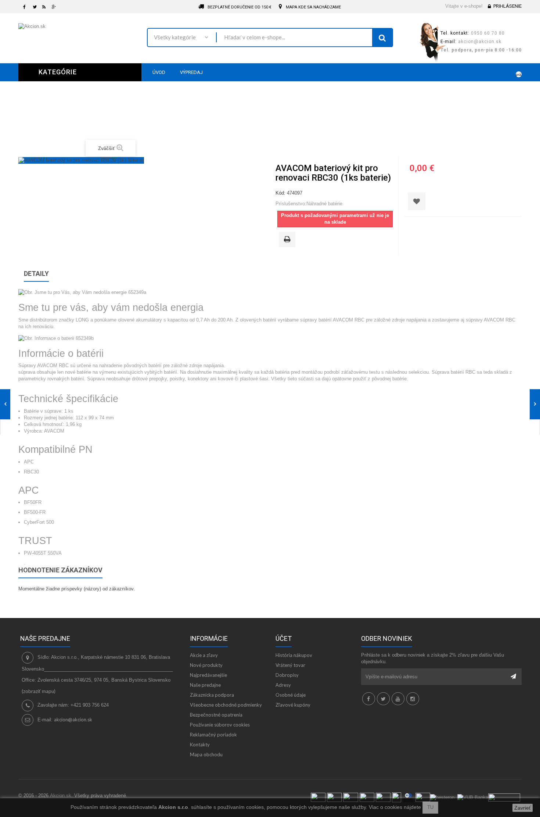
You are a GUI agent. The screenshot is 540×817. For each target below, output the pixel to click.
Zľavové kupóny (293, 705)
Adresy (283, 685)
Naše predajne (205, 685)
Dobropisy (287, 675)
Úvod (199, 118)
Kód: (280, 193)
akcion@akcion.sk (73, 719)
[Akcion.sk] (77, 34)
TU (430, 807)
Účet (284, 638)
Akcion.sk (60, 795)
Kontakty (200, 744)
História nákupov (294, 655)
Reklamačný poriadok (213, 735)
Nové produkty (206, 665)
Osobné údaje (291, 695)
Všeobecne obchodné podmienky (226, 705)
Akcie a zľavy (204, 655)
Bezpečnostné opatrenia (216, 715)
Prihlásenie (507, 6)
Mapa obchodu (206, 754)
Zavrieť (522, 808)
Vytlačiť (288, 240)
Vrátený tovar (290, 665)
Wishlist (494, 72)
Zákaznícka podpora (212, 695)
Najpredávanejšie (208, 675)
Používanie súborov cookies (220, 725)
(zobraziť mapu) (38, 691)
